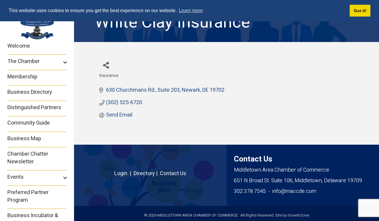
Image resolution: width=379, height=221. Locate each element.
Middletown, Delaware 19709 (298, 181)
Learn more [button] (191, 10)
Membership (22, 77)
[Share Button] (106, 65)
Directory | (147, 174)
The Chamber (23, 61)
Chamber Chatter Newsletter (27, 158)
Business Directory (29, 92)
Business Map (24, 139)
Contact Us (173, 174)
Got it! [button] (360, 10)
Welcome (18, 46)
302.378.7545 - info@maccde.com (275, 191)
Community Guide (28, 123)
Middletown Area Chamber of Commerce (281, 170)
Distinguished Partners (34, 108)
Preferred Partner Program (28, 196)
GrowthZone (298, 215)
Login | (124, 174)
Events (15, 177)
